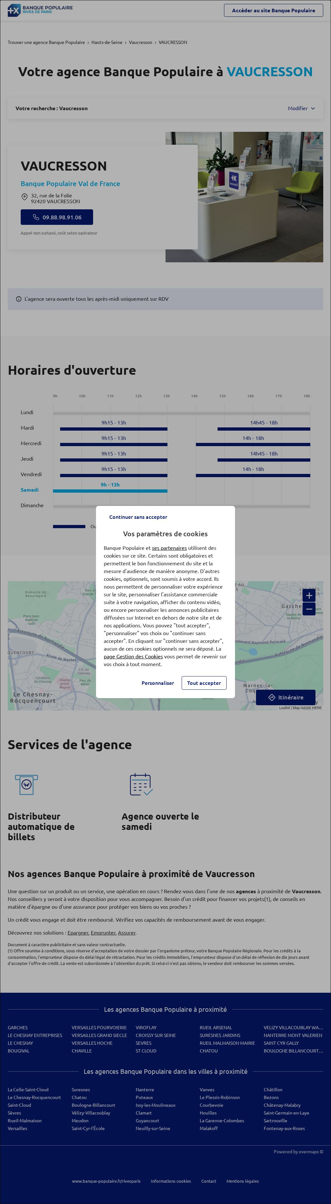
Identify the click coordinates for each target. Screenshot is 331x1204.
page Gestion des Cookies (133, 656)
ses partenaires (169, 548)
